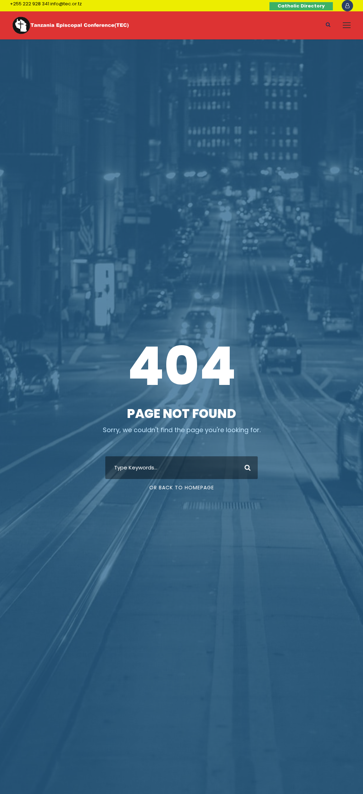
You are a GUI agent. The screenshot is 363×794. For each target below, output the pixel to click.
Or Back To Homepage (181, 487)
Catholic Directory (301, 5)
